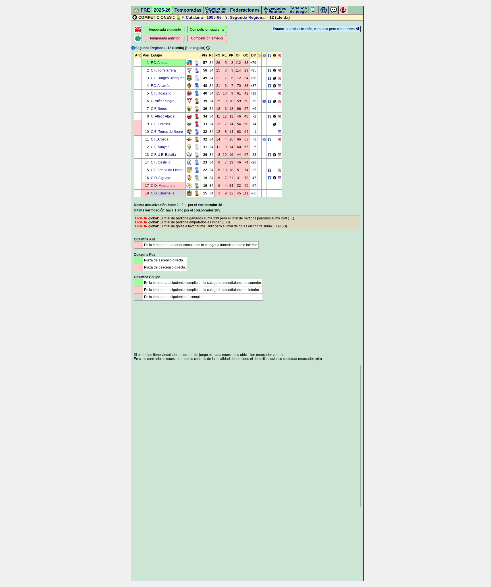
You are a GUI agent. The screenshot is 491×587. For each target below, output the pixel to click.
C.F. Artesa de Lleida (167, 170)
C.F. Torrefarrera (163, 70)
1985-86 (214, 17)
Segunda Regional (248, 17)
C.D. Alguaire (161, 178)
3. (227, 17)
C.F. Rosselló (161, 93)
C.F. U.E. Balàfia (163, 155)
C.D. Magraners (163, 186)
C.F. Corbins (160, 124)
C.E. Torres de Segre (167, 132)
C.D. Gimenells (162, 193)
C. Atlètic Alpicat (163, 116)
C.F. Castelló (160, 162)
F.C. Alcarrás (160, 86)
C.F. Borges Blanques (167, 78)
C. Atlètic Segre (162, 101)
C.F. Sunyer (160, 147)
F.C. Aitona (159, 63)
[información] (133, 48)
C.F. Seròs (159, 109)
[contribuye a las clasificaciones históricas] (208, 48)
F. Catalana (192, 17)
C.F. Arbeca (159, 139)
